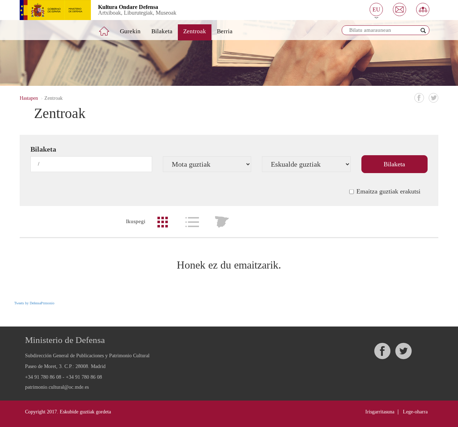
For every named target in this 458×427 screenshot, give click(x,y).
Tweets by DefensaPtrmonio (34, 303)
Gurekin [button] (130, 31)
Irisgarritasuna (379, 411)
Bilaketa (161, 31)
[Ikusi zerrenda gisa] (192, 222)
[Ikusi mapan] (222, 222)
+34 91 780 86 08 (43, 377)
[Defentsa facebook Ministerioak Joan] (382, 351)
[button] (376, 9)
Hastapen (29, 98)
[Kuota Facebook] (419, 98)
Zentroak (194, 31)
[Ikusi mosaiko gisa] (162, 222)
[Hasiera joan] (109, 28)
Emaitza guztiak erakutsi (388, 191)
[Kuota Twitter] (433, 98)
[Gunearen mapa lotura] (422, 9)
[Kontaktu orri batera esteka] (399, 9)
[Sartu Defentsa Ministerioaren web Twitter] (403, 351)
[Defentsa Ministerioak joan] (50, 10)
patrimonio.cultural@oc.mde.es (57, 387)
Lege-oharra (415, 411)
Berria (225, 31)
